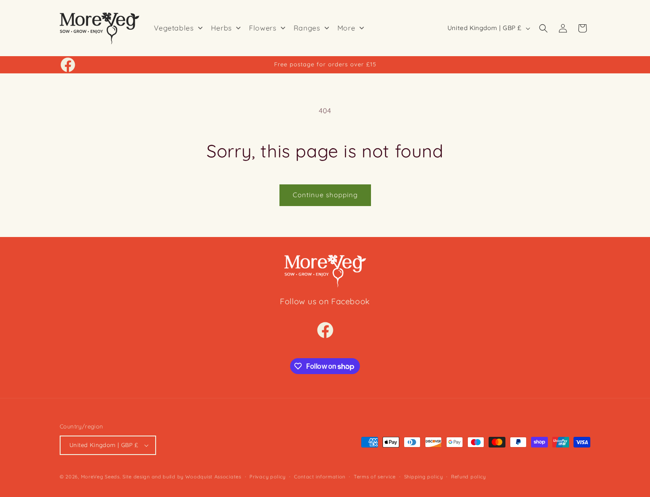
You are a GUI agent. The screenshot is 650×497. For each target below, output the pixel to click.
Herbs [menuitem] (221, 27)
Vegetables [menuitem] (174, 27)
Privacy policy (267, 477)
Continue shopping (325, 195)
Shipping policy (423, 477)
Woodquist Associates (213, 477)
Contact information (319, 477)
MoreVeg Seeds (100, 477)
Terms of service (375, 477)
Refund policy (468, 477)
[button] (543, 28)
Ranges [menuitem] (307, 27)
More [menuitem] (346, 27)
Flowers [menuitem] (262, 27)
